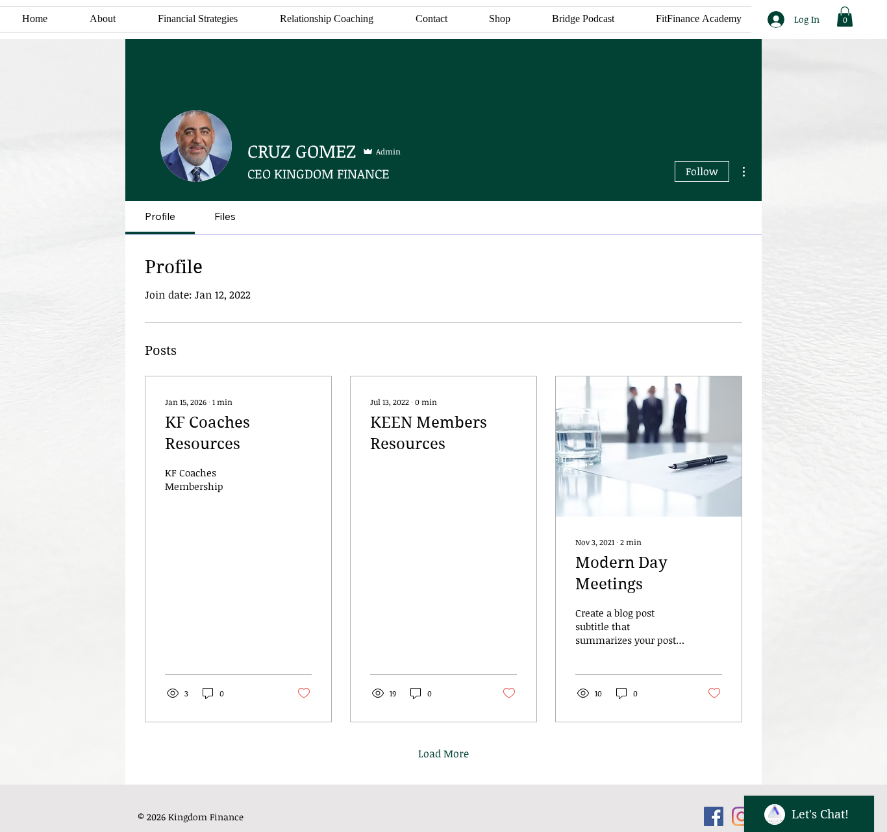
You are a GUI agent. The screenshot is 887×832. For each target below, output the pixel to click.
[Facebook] (713, 816)
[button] (186, 19)
